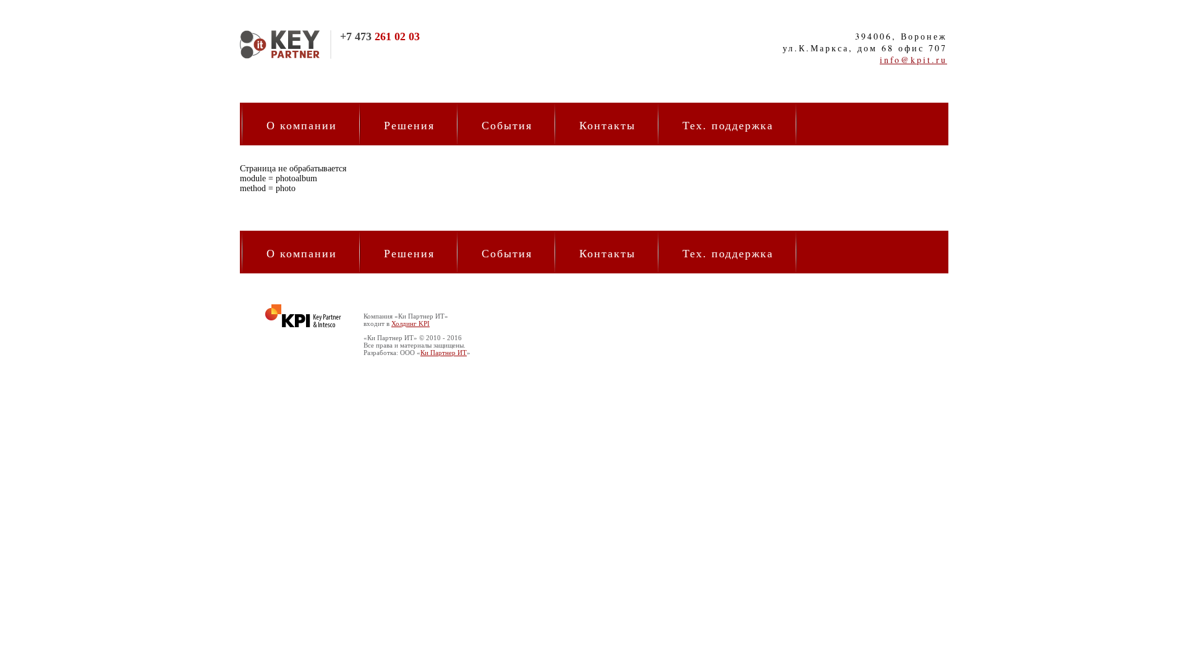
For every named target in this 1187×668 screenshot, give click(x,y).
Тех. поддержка (728, 125)
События (507, 125)
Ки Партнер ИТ (443, 352)
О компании (301, 125)
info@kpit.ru (913, 60)
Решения (409, 125)
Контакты (607, 125)
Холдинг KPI (410, 323)
